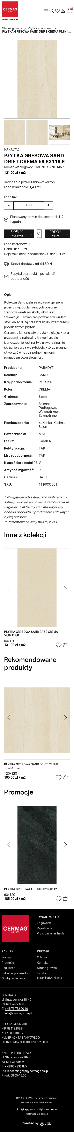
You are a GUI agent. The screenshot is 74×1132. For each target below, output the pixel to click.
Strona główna (12, 28)
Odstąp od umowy (13, 978)
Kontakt (42, 962)
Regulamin (8, 968)
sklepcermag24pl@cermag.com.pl (27, 1071)
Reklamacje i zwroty (15, 973)
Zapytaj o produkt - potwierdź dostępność (32, 276)
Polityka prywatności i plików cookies (37, 1109)
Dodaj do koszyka (17, 233)
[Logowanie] (63, 11)
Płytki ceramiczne (40, 28)
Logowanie (44, 923)
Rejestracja (44, 928)
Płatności (8, 962)
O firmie (42, 957)
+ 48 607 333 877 (16, 1066)
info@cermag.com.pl (18, 1013)
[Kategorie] (46, 10)
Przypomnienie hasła (51, 933)
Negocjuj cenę (55, 233)
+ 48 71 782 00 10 (16, 1008)
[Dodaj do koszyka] (65, 645)
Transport (8, 957)
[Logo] (16, 10)
